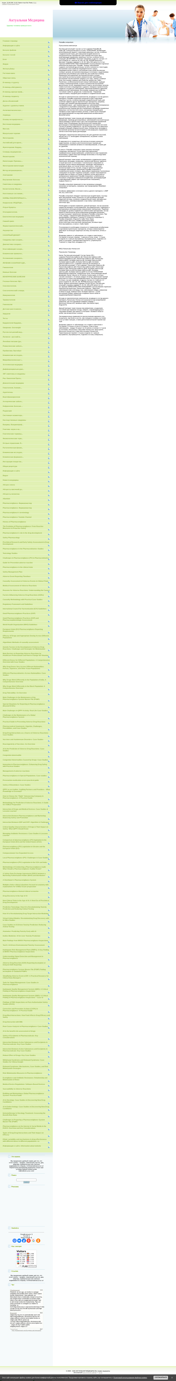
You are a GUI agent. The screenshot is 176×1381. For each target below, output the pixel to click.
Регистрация (11, 4)
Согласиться (161, 1377)
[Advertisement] (26, 1207)
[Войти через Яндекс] (29, 1241)
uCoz (100, 1372)
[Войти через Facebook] (24, 1241)
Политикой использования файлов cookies (130, 1378)
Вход (17, 4)
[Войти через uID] (15, 1241)
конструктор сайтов (89, 1372)
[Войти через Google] (33, 1240)
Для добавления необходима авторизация (26, 1330)
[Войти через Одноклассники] (38, 1241)
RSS (35, 2)
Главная (4, 4)
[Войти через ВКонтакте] (19, 1241)
